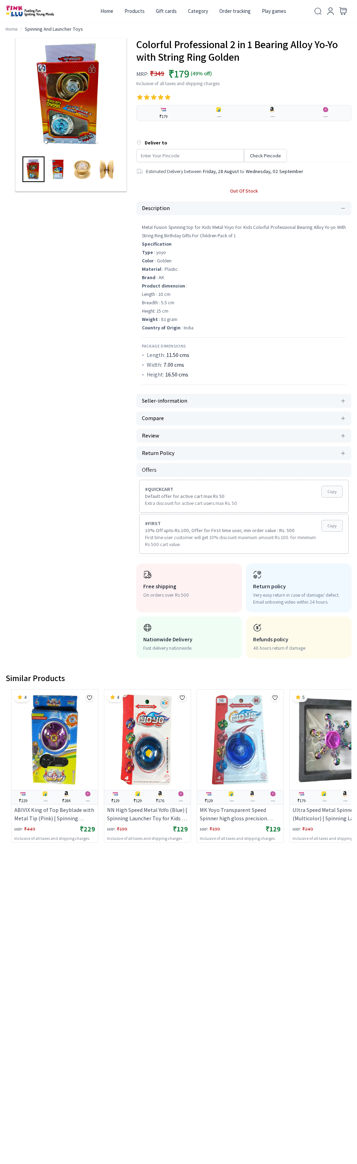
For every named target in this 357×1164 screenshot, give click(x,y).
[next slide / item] (123, 171)
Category (198, 11)
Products (134, 11)
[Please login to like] (89, 698)
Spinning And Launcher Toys (54, 29)
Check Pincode (265, 155)
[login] (330, 11)
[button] (46, 142)
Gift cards (166, 11)
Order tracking (235, 11)
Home (106, 11)
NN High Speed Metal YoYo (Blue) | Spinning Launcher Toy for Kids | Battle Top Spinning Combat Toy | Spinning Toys (147, 814)
